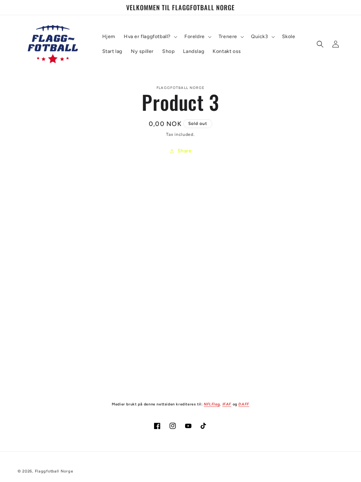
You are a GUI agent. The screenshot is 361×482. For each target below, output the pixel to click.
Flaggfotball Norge (54, 471)
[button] (150, 36)
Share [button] (185, 151)
